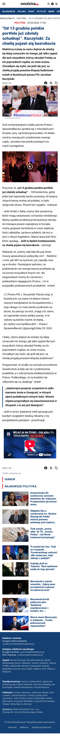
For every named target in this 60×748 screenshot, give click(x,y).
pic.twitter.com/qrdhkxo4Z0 (20, 324)
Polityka (21, 18)
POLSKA (22, 11)
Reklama (24, 727)
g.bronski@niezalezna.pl (32, 652)
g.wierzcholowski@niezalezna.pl (18, 643)
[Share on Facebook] (45, 83)
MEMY (51, 11)
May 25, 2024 (44, 328)
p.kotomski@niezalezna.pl (30, 654)
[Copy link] (56, 83)
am (9, 83)
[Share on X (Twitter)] (51, 83)
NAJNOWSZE (8, 11)
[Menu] (3, 4)
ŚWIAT (31, 11)
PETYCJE (41, 11)
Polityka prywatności (42, 727)
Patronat (12, 727)
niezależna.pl (7, 18)
